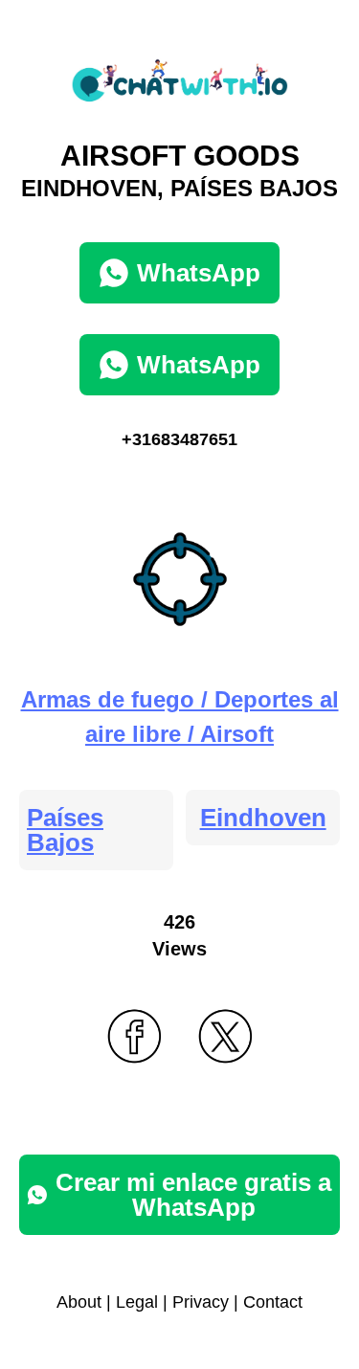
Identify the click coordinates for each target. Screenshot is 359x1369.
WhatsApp (198, 272)
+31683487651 (179, 439)
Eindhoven (263, 817)
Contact (273, 1302)
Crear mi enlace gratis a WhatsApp (193, 1195)
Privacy (200, 1302)
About (78, 1302)
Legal (137, 1302)
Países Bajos (65, 830)
